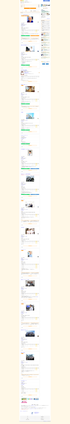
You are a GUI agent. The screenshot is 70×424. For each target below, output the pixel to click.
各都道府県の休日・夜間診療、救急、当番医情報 (45, 30)
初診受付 (25, 35)
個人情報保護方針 (42, 419)
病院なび (22, 0)
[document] (30, 28)
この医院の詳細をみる (30, 41)
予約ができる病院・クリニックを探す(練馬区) (46, 28)
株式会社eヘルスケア (33, 405)
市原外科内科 (22, 227)
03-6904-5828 (22, 138)
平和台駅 (22, 235)
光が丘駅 (22, 361)
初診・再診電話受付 (35, 168)
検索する (30, 8)
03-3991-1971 (22, 313)
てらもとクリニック (23, 249)
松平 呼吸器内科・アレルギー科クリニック (26, 149)
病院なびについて (42, 418)
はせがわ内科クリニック (24, 380)
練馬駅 (21, 93)
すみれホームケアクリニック (24, 135)
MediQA (27, 418)
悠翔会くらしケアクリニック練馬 (25, 279)
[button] (41, 14)
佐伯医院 (22, 112)
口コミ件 (22, 85)
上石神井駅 (22, 382)
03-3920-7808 (22, 384)
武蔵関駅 (22, 258)
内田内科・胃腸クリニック (24, 84)
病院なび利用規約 (27, 419)
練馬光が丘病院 (23, 352)
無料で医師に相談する (30, 81)
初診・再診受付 (25, 168)
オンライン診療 (35, 35)
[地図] (26, 54)
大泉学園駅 (22, 157)
